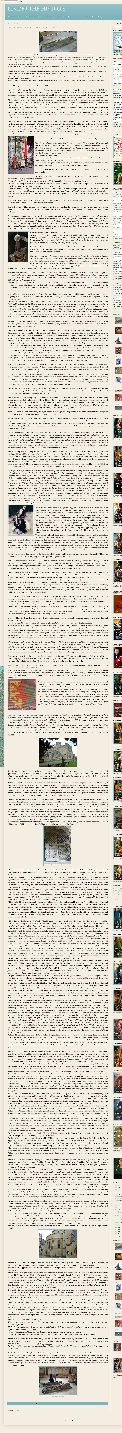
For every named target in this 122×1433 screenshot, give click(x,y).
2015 (116, 1187)
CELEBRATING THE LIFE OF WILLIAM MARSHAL (31, 27)
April (117, 1215)
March (118, 1217)
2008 (116, 1231)
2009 (116, 1229)
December (118, 1196)
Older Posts (104, 1408)
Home (58, 1408)
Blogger (79, 1420)
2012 (116, 1194)
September (119, 1202)
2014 (116, 1190)
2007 (116, 1234)
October (118, 1200)
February (118, 1220)
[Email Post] (36, 1403)
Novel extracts (118, 900)
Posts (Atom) (17, 1410)
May (117, 1209)
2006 (116, 1236)
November (119, 1198)
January (118, 1222)
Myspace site (118, 902)
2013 (116, 1192)
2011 (116, 1225)
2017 (116, 1185)
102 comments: (30, 1403)
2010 (116, 1227)
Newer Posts (11, 1408)
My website (117, 894)
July (117, 1205)
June (117, 1207)
